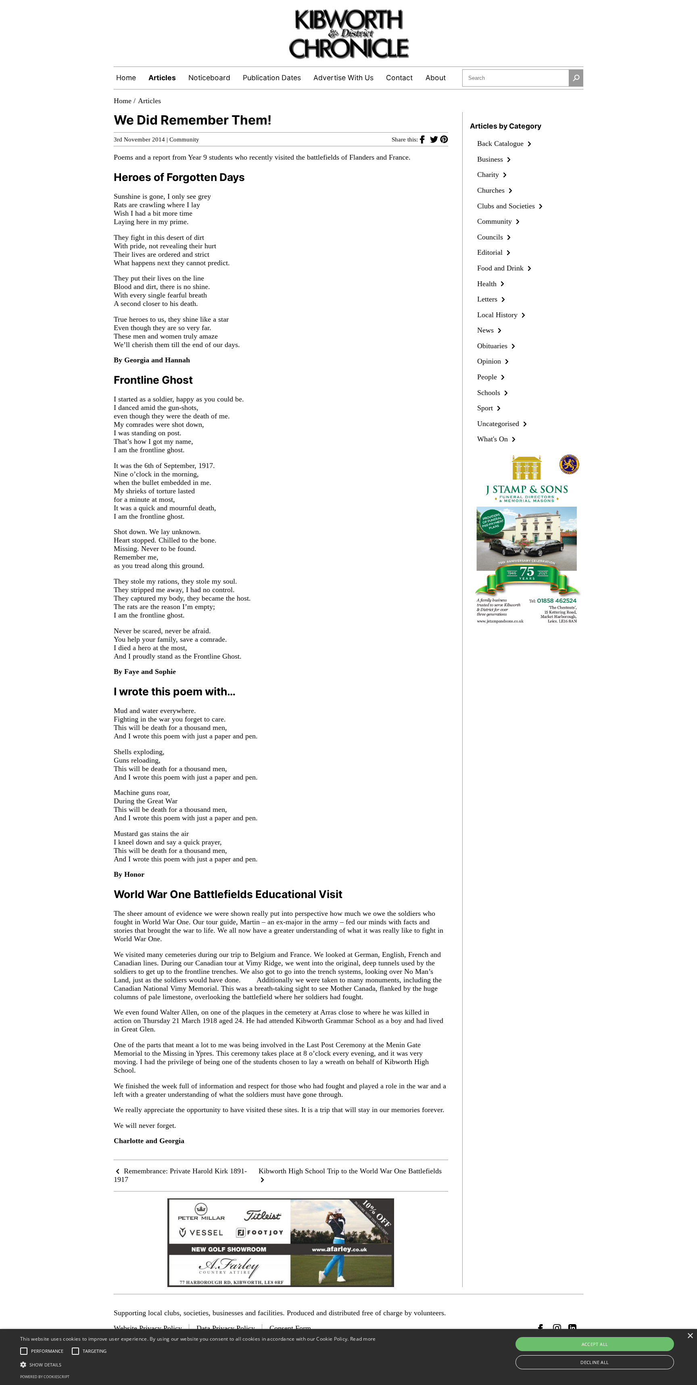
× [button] (690, 1336)
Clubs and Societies (507, 206)
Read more (363, 1338)
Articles (162, 77)
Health (488, 284)
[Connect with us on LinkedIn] (572, 1328)
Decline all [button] (594, 1362)
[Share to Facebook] (425, 139)
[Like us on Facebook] (542, 1328)
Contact (399, 77)
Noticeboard (209, 77)
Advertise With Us (343, 77)
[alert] (348, 1357)
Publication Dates (272, 77)
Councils (491, 237)
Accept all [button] (595, 1344)
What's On (493, 439)
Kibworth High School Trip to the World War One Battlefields (350, 1171)
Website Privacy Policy (148, 1328)
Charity (489, 175)
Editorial (491, 252)
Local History (498, 315)
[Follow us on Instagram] (557, 1328)
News (486, 330)
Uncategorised (499, 424)
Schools (489, 393)
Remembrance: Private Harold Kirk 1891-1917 (180, 1175)
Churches (492, 190)
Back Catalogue (501, 143)
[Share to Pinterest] (444, 139)
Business (491, 159)
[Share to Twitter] (435, 139)
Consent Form (290, 1328)
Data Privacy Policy (225, 1328)
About (436, 77)
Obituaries (493, 346)
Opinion (490, 361)
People (488, 377)
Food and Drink (501, 268)
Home (126, 77)
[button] (198, 1364)
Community (184, 139)
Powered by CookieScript (44, 1376)
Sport (486, 408)
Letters (488, 299)
